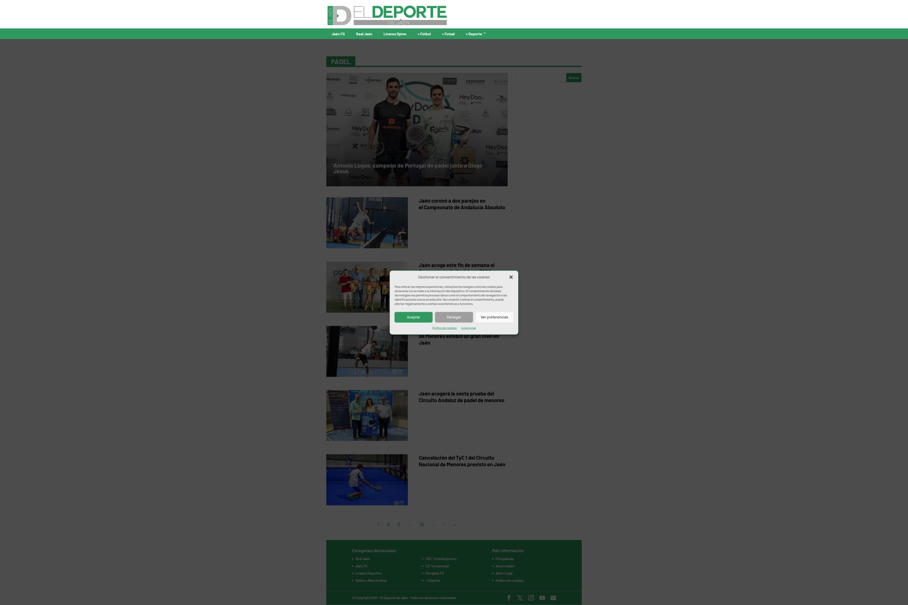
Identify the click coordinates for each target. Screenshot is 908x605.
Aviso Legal (468, 328)
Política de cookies (444, 328)
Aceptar (413, 317)
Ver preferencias (494, 317)
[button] (511, 277)
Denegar (454, 317)
